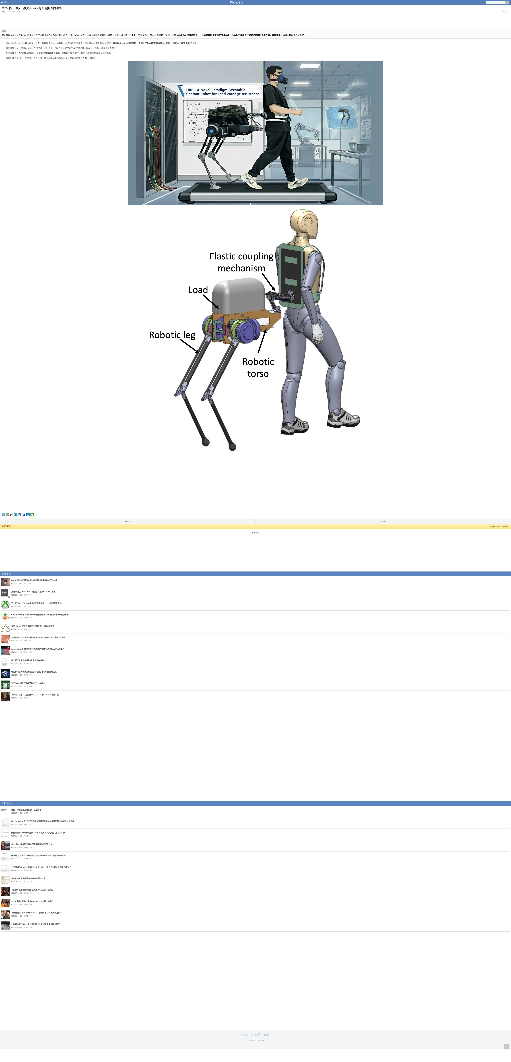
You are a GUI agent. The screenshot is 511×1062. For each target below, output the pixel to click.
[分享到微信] (32, 514)
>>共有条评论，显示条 (499, 526)
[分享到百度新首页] (24, 514)
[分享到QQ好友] (19, 514)
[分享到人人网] (28, 514)
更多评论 (255, 532)
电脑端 (266, 1035)
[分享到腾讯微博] (15, 514)
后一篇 (383, 521)
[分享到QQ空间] (7, 514)
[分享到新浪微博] (11, 514)
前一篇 (127, 521)
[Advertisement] (255, 20)
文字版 (245, 1035)
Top (506, 1046)
